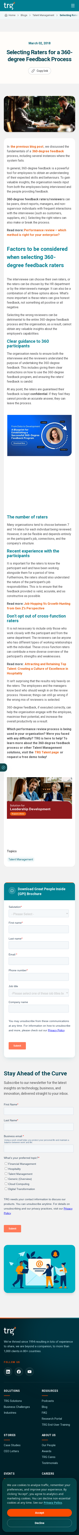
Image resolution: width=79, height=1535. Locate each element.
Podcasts (48, 1401)
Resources (50, 1390)
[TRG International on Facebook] (19, 1371)
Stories (10, 1435)
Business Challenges (17, 1407)
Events (9, 1473)
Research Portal (52, 1418)
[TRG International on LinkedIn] (8, 1371)
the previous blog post (27, 146)
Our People (49, 1445)
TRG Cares (48, 1457)
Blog (44, 1407)
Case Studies (12, 1445)
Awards (46, 1451)
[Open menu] (73, 5)
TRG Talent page (47, 752)
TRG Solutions (13, 1401)
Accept (39, 1512)
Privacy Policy (53, 1502)
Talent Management (20, 859)
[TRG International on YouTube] (29, 1371)
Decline (39, 1523)
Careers (48, 1473)
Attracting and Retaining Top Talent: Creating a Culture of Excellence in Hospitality (37, 668)
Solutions (12, 1390)
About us (49, 1435)
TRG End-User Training (56, 1424)
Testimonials (50, 1463)
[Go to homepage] (10, 5)
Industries (10, 1412)
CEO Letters (11, 1451)
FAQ (44, 1412)
